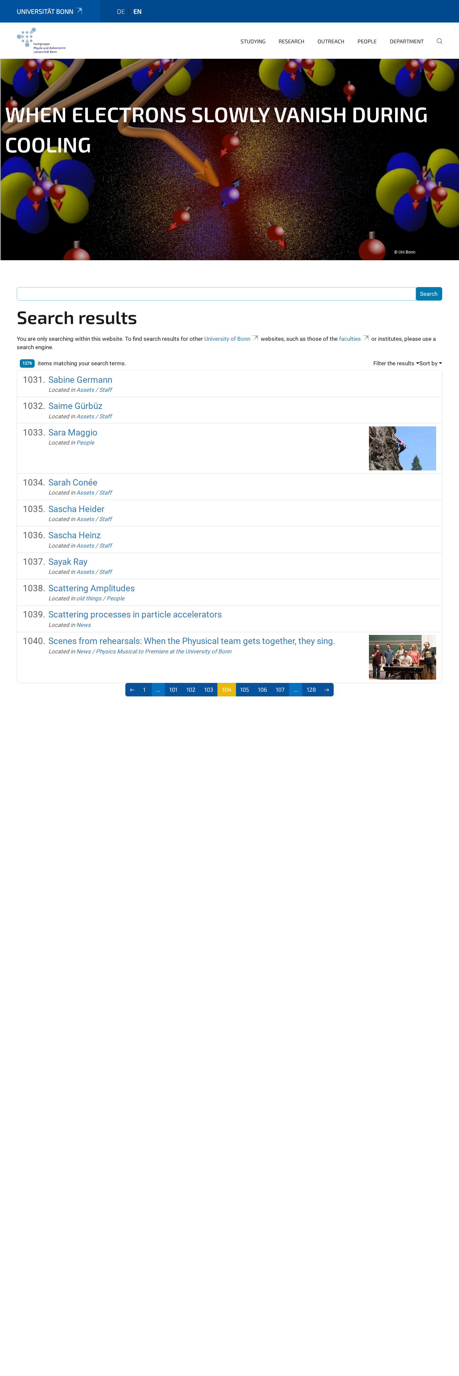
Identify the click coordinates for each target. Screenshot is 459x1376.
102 (191, 689)
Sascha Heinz (74, 535)
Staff (105, 389)
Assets (85, 389)
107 (280, 689)
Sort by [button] (428, 363)
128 (311, 689)
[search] (436, 46)
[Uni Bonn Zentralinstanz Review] (41, 40)
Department (407, 41)
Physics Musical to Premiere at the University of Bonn (163, 651)
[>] (327, 689)
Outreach (331, 41)
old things (88, 598)
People (367, 41)
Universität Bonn (45, 11)
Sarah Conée (72, 482)
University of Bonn (227, 338)
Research (291, 41)
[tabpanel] (229, 159)
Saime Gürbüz (75, 406)
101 (173, 689)
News (83, 625)
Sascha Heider (76, 509)
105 (244, 689)
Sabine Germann (80, 380)
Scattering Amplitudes (91, 588)
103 (208, 689)
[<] (132, 689)
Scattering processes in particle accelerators (135, 614)
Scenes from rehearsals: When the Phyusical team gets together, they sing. (191, 641)
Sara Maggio (72, 432)
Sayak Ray (67, 562)
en (137, 11)
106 (262, 689)
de (121, 11)
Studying (253, 41)
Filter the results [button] (393, 363)
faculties (350, 338)
